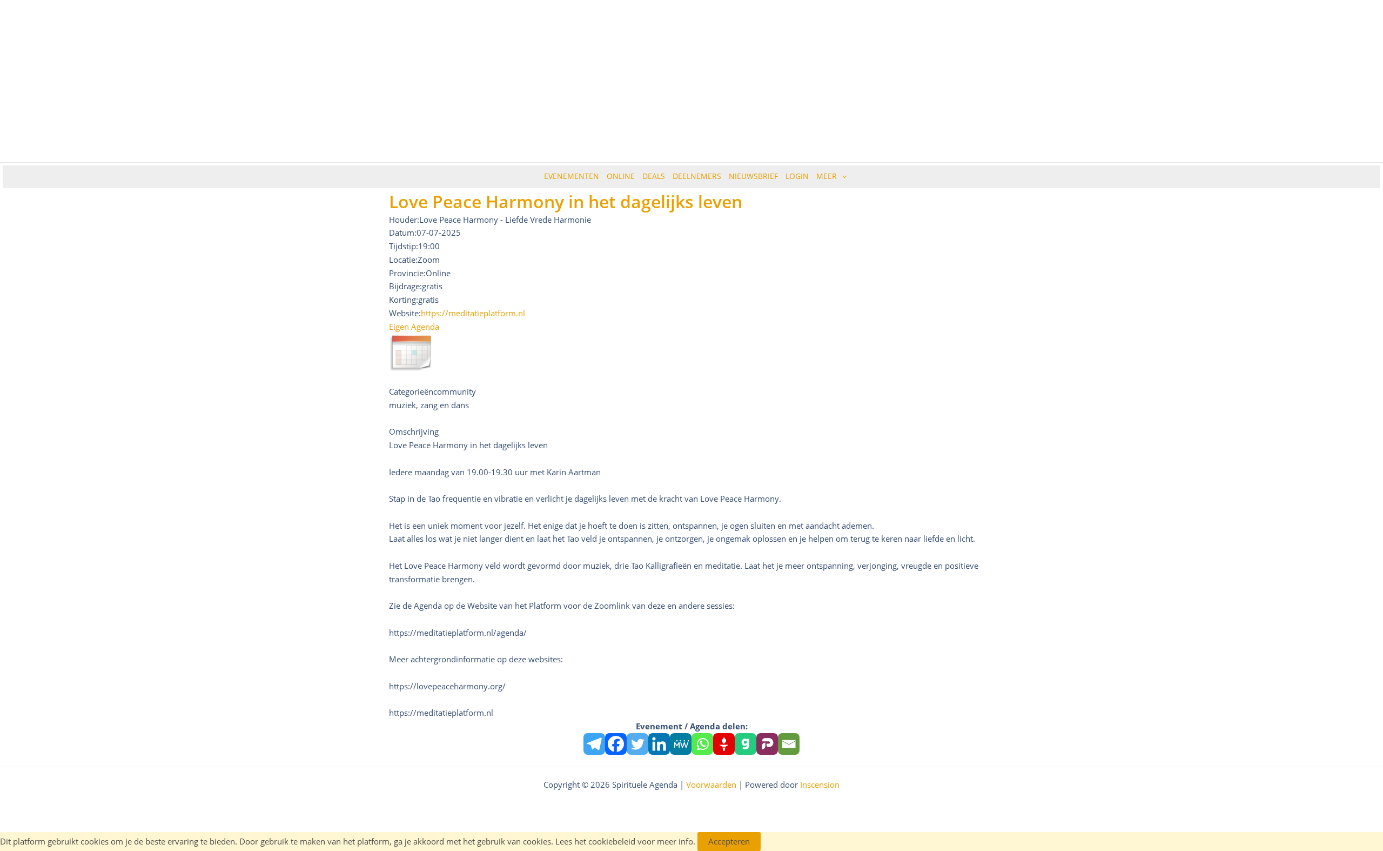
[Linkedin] (659, 744)
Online (621, 176)
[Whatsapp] (702, 744)
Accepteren (729, 841)
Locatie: (403, 259)
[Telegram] (594, 744)
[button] (842, 176)
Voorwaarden (711, 784)
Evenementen (571, 176)
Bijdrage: (405, 286)
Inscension (820, 784)
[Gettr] (724, 744)
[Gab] (745, 744)
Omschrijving (414, 431)
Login (797, 176)
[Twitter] (637, 744)
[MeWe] (681, 744)
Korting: (403, 299)
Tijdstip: (403, 246)
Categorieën (411, 391)
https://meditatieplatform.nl (473, 313)
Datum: (403, 232)
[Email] (789, 744)
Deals (653, 176)
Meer (826, 176)
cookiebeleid (611, 841)
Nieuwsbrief (753, 176)
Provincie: (407, 273)
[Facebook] (616, 744)
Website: (405, 313)
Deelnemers (697, 176)
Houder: (404, 219)
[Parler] (767, 744)
